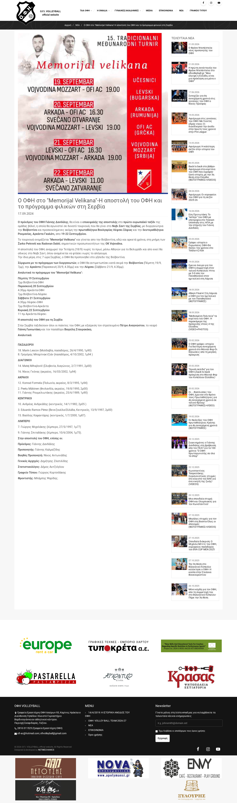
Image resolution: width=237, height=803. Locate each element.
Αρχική (68, 25)
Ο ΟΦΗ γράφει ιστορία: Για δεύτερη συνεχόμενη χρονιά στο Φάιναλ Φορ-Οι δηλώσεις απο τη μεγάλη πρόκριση (203, 349)
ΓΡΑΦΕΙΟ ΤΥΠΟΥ (198, 10)
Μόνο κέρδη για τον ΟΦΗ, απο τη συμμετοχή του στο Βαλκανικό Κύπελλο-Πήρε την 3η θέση (203, 593)
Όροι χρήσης (95, 734)
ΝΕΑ (181, 10)
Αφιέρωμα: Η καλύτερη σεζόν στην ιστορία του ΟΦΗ (202, 149)
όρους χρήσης (198, 731)
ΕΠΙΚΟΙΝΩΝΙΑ (166, 10)
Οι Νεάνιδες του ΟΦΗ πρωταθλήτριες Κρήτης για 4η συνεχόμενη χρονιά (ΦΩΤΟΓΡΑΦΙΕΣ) (203, 424)
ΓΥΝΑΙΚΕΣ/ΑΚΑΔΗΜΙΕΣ (127, 10)
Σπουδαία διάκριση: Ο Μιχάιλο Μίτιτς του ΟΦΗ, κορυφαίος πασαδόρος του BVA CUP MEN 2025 (203, 545)
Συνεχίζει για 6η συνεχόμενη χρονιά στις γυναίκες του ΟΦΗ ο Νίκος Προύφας (202, 99)
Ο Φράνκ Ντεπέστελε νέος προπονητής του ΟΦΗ (201, 50)
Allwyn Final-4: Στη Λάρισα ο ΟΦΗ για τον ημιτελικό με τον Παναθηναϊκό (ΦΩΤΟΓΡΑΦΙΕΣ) (203, 297)
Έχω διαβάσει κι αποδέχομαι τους (182, 731)
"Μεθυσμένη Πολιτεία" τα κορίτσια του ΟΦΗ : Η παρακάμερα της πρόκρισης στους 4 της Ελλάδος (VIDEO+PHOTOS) (203, 323)
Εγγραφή (162, 738)
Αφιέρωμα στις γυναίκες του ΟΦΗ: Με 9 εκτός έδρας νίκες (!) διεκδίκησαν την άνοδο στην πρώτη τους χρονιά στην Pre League (203, 125)
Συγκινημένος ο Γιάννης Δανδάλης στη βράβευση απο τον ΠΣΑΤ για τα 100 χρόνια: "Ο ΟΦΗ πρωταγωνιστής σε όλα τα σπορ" (202, 449)
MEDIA (149, 10)
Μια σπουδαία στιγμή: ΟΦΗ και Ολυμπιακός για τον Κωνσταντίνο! (202, 501)
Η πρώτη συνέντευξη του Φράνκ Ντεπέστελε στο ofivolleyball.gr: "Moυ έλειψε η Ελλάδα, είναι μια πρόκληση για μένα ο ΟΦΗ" (203, 74)
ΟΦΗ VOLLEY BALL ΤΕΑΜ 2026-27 (107, 720)
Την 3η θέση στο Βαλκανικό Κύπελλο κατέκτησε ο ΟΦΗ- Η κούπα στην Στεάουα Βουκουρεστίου (200, 569)
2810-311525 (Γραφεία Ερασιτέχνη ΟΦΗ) (39, 728)
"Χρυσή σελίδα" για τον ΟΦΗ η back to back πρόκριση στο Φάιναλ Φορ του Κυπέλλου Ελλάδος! (203, 373)
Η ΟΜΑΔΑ (102, 10)
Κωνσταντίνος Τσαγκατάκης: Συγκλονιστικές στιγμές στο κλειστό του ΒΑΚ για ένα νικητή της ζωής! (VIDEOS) (202, 477)
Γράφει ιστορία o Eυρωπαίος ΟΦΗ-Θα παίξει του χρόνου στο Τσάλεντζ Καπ (201, 246)
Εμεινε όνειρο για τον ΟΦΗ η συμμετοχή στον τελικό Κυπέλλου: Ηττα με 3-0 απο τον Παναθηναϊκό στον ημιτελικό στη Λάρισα (202, 272)
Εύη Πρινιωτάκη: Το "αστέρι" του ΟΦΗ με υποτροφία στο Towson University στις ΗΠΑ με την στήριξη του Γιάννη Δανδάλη (201, 221)
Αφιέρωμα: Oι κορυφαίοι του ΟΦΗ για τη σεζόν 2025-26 (202, 197)
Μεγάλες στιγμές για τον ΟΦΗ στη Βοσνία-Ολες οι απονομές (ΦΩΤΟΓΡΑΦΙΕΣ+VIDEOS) (203, 522)
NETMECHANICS (46, 750)
